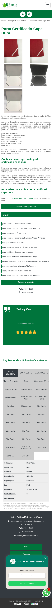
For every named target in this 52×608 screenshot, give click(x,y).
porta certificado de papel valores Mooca (17, 252)
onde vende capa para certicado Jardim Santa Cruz (21, 229)
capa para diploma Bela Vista (13, 243)
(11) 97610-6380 (26, 292)
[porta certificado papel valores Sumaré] (13, 51)
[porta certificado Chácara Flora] (13, 76)
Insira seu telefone (27, 570)
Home (26, 547)
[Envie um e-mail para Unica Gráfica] (29, 14)
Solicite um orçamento (26, 206)
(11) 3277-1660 (16, 198)
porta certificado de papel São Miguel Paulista (19, 247)
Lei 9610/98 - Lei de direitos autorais (30, 508)
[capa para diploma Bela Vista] (13, 101)
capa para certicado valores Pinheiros (16, 271)
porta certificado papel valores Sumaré (16, 224)
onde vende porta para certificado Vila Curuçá (19, 257)
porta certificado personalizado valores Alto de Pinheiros (23, 238)
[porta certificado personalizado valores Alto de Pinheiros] (39, 76)
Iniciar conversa (27, 583)
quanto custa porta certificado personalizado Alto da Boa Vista (25, 261)
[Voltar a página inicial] (9, 5)
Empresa (26, 554)
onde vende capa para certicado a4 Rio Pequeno (21, 276)
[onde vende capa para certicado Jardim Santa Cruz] (39, 51)
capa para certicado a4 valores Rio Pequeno (19, 266)
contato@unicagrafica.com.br (27, 536)
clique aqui (28, 198)
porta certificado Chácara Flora (14, 233)
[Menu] (47, 5)
